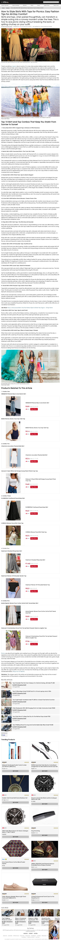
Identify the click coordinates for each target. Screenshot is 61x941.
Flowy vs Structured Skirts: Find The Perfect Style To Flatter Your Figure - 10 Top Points (30, 307)
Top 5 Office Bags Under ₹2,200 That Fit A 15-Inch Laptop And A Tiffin (32, 691)
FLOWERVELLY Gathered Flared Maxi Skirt (37, 507)
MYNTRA (35, 933)
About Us (5, 935)
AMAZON (26, 933)
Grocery (38, 5)
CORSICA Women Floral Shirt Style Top (36, 532)
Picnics (3, 653)
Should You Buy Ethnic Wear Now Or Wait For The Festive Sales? (47, 919)
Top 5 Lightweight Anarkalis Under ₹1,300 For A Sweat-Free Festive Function (34, 699)
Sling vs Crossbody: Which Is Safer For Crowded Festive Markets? (20, 919)
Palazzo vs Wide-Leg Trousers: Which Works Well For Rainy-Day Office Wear (33, 919)
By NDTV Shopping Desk (6, 26)
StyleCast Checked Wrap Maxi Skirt (35, 560)
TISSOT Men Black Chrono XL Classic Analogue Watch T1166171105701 (15, 831)
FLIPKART (31, 933)
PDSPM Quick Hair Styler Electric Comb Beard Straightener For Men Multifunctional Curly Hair (44, 765)
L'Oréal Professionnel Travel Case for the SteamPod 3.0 (42, 897)
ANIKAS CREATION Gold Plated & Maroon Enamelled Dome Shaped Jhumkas (42, 864)
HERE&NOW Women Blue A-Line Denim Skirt (37, 403)
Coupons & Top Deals (4, 5)
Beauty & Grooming (15, 5)
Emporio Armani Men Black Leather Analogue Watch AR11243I (44, 798)
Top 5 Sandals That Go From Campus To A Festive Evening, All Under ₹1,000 (34, 683)
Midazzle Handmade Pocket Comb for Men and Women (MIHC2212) (14, 765)
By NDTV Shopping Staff (19, 685)
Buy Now (15, 771)
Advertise (10, 935)
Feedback (33, 935)
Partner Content (30, 937)
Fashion (32, 5)
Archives (37, 937)
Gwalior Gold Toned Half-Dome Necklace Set (14, 798)
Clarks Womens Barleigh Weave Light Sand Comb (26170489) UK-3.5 (14, 897)
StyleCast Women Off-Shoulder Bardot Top (38, 585)
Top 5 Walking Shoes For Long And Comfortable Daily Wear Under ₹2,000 (33, 725)
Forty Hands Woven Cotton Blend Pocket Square (13, 862)
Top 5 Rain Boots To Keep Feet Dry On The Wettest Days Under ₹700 (31, 716)
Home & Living (56, 5)
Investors (39, 935)
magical (14, 66)
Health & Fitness (47, 5)
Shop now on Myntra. (19, 671)
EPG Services (16, 935)
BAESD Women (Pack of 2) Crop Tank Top (37, 427)
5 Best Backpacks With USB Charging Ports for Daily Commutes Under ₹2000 (34, 708)
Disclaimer (27, 935)
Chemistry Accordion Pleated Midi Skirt (36, 455)
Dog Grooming (35, 831)
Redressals (44, 935)
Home (3, 7)
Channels (22, 935)
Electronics (25, 5)
